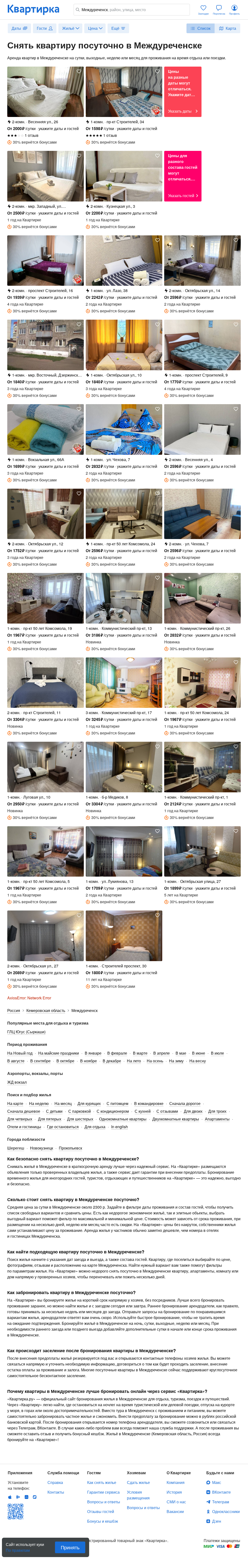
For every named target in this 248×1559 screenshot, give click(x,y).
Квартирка (37, 9)
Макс (216, 1482)
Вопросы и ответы (103, 1502)
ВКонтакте (221, 1492)
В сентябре (40, 1061)
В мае (181, 1053)
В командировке (148, 1103)
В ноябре (88, 1061)
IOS (10, 1497)
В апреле (161, 1053)
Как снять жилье (101, 1482)
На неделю (39, 1103)
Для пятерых (49, 1119)
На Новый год (19, 1053)
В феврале (117, 1053)
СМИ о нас (176, 1502)
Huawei (26, 1497)
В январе (93, 1053)
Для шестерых (80, 1119)
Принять (70, 1547)
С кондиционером (113, 1111)
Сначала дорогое (185, 1103)
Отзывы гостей (100, 1511)
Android (18, 1497)
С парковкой (79, 1111)
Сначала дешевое (23, 1111)
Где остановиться (63, 1126)
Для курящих (89, 1103)
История (174, 1492)
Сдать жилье (138, 1482)
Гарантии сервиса (103, 1492)
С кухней (143, 1111)
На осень (155, 1061)
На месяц (63, 1103)
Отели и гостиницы (24, 1126)
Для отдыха (95, 1126)
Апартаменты (217, 1119)
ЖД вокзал (17, 1082)
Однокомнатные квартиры (123, 1119)
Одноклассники (226, 1511)
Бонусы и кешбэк (102, 1521)
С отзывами (167, 1111)
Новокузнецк (41, 1148)
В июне (198, 1053)
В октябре (65, 1061)
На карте (15, 1103)
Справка (55, 1482)
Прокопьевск (70, 1148)
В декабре (112, 1061)
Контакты (55, 1492)
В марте (140, 1053)
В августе (15, 1061)
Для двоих (193, 1111)
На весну (197, 1061)
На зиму (176, 1061)
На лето (134, 1061)
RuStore (34, 1497)
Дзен (216, 1521)
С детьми (54, 1111)
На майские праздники (58, 1053)
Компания (176, 1482)
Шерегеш (15, 1148)
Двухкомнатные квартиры (175, 1119)
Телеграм (220, 1502)
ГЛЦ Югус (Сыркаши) (26, 1031)
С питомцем (117, 1103)
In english (119, 1126)
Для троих (217, 1111)
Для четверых (19, 1119)
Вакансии (175, 1511)
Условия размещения (138, 1495)
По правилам (18, 1548)
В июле (217, 1053)
